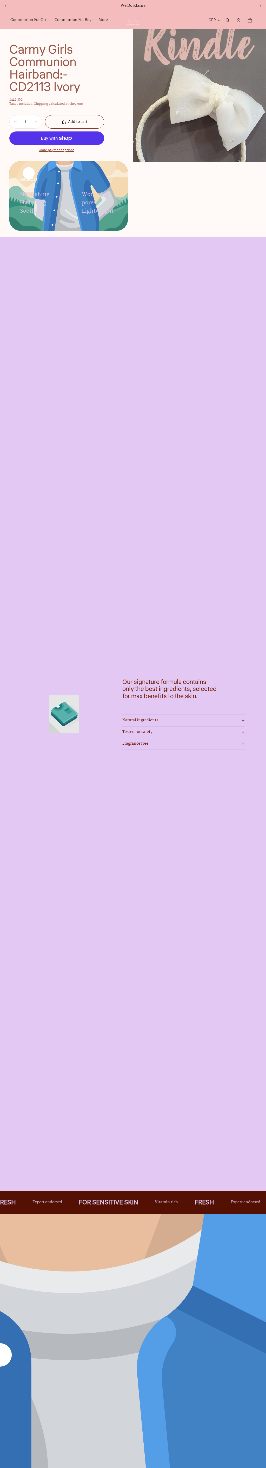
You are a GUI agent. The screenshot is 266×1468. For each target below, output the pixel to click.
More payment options (56, 150)
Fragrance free (135, 743)
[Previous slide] (5, 5)
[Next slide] (260, 5)
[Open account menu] (238, 20)
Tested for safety (137, 732)
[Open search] (227, 20)
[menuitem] (103, 20)
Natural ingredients (140, 720)
